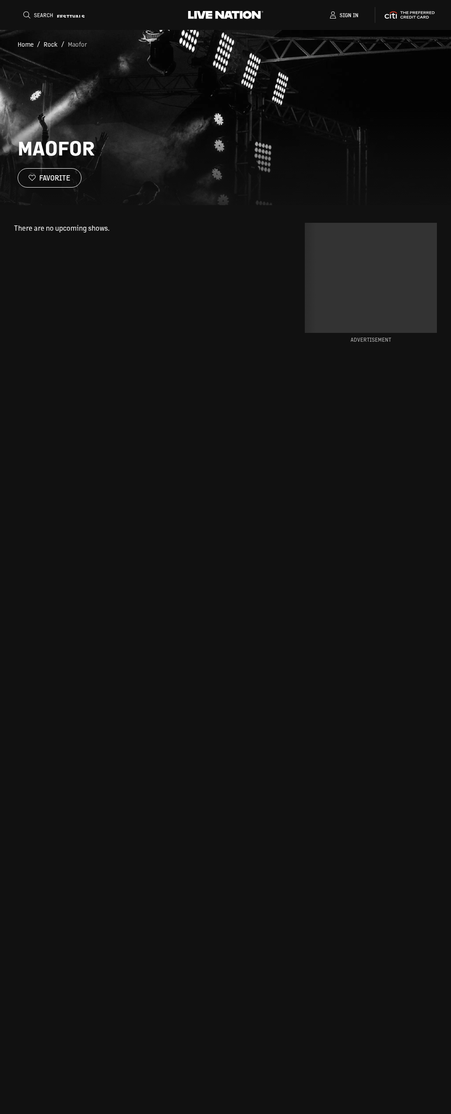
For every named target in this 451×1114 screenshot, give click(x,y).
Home (25, 44)
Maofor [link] (77, 44)
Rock (51, 44)
